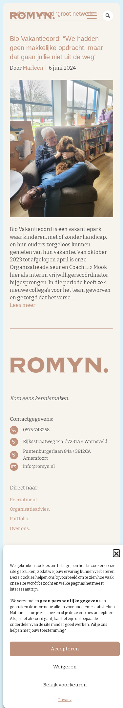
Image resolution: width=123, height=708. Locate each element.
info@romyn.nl (39, 466)
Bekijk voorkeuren (65, 685)
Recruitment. (24, 500)
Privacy (65, 700)
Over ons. (20, 528)
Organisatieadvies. (30, 509)
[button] (116, 553)
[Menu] (91, 15)
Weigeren (64, 667)
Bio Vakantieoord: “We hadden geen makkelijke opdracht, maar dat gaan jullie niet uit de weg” (56, 48)
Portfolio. (19, 519)
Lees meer (22, 305)
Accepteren (65, 649)
